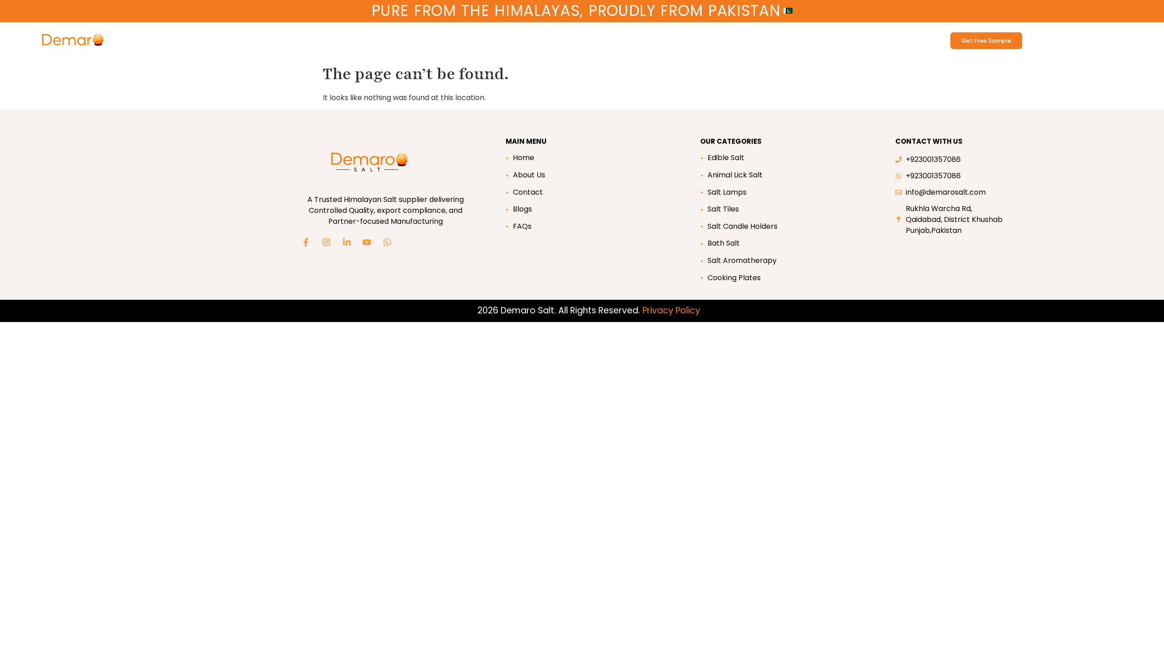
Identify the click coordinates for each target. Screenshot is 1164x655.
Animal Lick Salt (253, 37)
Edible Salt (203, 37)
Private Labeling (529, 37)
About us (428, 37)
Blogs (522, 209)
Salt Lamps (727, 192)
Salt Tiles (723, 209)
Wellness (337, 37)
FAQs (522, 226)
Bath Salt (301, 37)
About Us (529, 175)
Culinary (382, 37)
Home (523, 157)
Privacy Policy (671, 310)
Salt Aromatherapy (742, 260)
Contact (528, 192)
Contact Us (478, 37)
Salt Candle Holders (742, 226)
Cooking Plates (734, 277)
